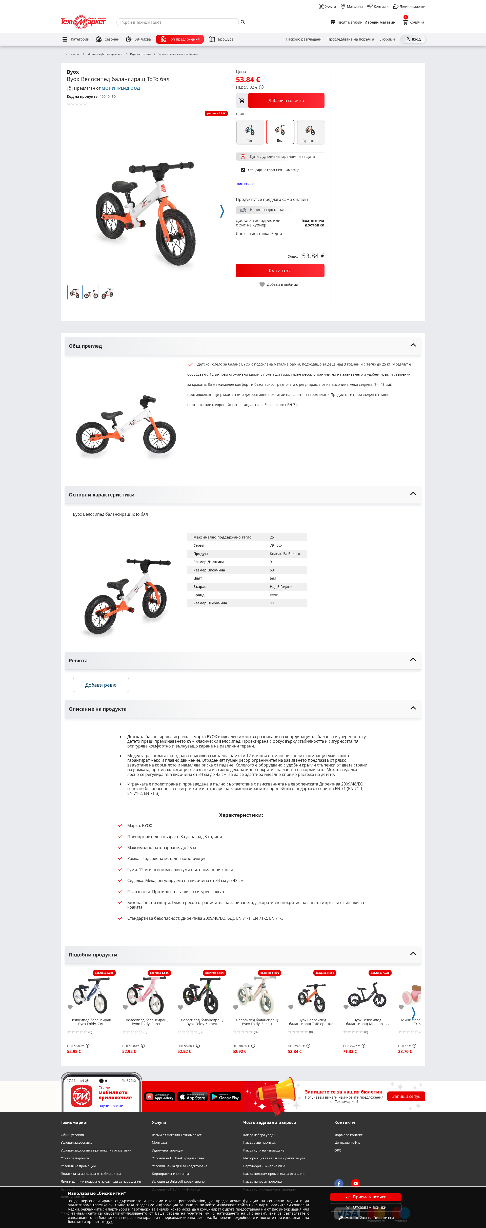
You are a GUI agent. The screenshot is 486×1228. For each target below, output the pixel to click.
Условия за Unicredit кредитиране (178, 1181)
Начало (74, 54)
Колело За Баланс (285, 553)
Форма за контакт (348, 1135)
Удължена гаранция (168, 1151)
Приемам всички (370, 1197)
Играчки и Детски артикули (105, 54)
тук (109, 1221)
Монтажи (159, 1143)
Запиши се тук (406, 1096)
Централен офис (347, 1143)
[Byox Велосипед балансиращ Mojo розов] (367, 992)
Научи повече (110, 1106)
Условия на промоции (78, 1166)
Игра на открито (140, 54)
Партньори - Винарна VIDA (264, 1166)
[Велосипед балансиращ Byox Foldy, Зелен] (257, 992)
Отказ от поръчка (75, 1158)
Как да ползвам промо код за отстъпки (274, 1174)
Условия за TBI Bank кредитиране (178, 1158)
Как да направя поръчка (262, 1181)
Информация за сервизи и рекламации (274, 1158)
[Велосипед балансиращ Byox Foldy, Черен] (201, 992)
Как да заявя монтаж (259, 1143)
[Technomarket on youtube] (355, 1183)
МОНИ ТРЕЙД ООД (121, 88)
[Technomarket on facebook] (338, 1183)
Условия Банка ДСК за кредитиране (179, 1166)
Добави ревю (101, 684)
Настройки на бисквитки (370, 1217)
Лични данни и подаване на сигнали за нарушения (101, 1181)
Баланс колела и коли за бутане (178, 54)
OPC (337, 1151)
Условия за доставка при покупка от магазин (96, 1151)
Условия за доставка (76, 1143)
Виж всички (246, 183)
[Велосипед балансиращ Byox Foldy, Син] (91, 992)
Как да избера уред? (259, 1135)
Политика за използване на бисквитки (91, 1174)
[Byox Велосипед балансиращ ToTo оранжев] (312, 992)
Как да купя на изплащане (263, 1151)
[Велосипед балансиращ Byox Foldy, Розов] (146, 992)
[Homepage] (83, 22)
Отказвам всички (370, 1207)
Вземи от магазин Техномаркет (176, 1135)
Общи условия (72, 1135)
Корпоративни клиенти (170, 1174)
